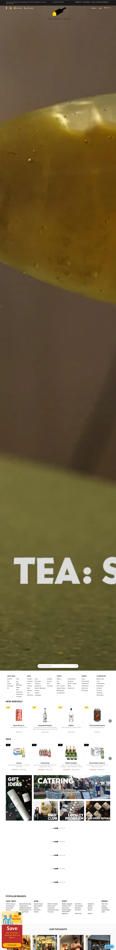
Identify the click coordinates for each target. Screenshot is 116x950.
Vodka (58, 683)
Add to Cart (17, 728)
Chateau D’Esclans (53, 910)
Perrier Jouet (51, 906)
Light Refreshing (19, 684)
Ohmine (36, 912)
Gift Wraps (99, 693)
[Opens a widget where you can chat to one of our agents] (109, 947)
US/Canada (10, 686)
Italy (28, 693)
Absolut (90, 906)
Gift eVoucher (100, 695)
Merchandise (100, 686)
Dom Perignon (38, 906)
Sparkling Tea (85, 683)
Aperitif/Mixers (72, 679)
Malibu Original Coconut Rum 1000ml (71, 718)
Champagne (38, 695)
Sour (17, 681)
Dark (17, 689)
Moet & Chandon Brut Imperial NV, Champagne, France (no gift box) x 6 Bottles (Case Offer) (71, 757)
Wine (29, 676)
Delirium (8, 910)
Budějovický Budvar (25, 908)
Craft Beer (11, 676)
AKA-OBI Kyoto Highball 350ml (19, 718)
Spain (28, 688)
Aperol (90, 910)
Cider (17, 679)
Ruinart (36, 908)
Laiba (103, 912)
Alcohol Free (38, 686)
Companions (101, 676)
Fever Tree (104, 904)
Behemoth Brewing (25, 904)
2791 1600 (29, 8)
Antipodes (104, 908)
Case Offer (19, 696)
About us (94, 8)
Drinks (84, 676)
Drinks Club (85, 688)
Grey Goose (65, 908)
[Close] (19, 913)
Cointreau (78, 910)
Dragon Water (105, 910)
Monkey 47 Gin (66, 906)
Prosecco (49, 681)
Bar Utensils (85, 690)
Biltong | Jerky (100, 679)
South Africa (30, 695)
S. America (30, 681)
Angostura (65, 913)
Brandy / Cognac (72, 683)
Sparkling (49, 679)
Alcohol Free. (19, 694)
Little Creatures (10, 904)
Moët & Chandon (53, 904)
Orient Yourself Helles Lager (97, 718)
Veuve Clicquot (38, 904)
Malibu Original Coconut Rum (66, 910)
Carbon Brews (10, 906)
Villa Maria (37, 910)
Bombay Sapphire (67, 904)
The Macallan (79, 906)
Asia (8, 681)
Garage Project (24, 912)
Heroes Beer (9, 908)
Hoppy (18, 687)
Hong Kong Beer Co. (25, 910)
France (29, 683)
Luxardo (103, 906)
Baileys (90, 913)
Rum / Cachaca (61, 686)
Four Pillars (78, 904)
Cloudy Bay (51, 908)
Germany (29, 686)
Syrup (83, 679)
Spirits (59, 676)
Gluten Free (19, 692)
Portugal (29, 690)
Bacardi (90, 908)
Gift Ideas (99, 688)
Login (100, 8)
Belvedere (78, 908)
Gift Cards (99, 690)
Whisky (59, 679)
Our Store (19, 8)
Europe (9, 683)
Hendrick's (91, 904)
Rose (48, 683)
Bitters (69, 686)
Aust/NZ (9, 679)
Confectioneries (101, 683)
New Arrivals (14, 701)
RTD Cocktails (85, 681)
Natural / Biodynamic (40, 688)
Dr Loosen (51, 912)
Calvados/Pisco (61, 693)
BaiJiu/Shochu (60, 690)
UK (8, 688)
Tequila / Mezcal (61, 688)
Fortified (37, 693)
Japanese (37, 683)
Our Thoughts (58, 929)
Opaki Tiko (78, 913)
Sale (8, 739)
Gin (58, 681)
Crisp (98, 681)
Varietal (37, 690)
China (36, 679)
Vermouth (70, 681)
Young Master (23, 906)
